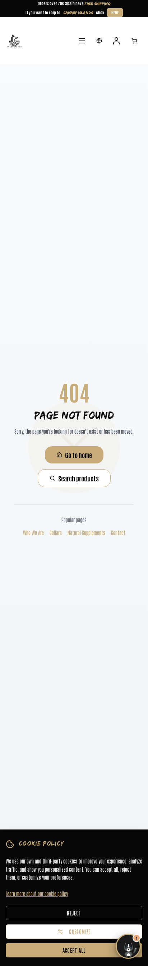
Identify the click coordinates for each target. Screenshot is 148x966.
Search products (78, 478)
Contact (118, 532)
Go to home (78, 455)
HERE (115, 12)
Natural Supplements (86, 532)
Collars (56, 532)
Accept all (74, 950)
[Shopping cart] (134, 41)
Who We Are (33, 532)
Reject (74, 913)
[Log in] (116, 41)
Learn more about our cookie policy (37, 893)
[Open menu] (82, 41)
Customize (79, 931)
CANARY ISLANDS (78, 12)
